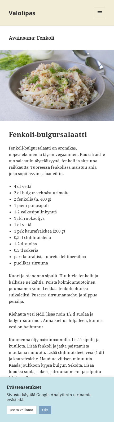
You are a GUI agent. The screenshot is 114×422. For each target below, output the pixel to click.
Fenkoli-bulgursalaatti (48, 134)
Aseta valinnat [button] (21, 409)
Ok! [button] (45, 409)
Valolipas (22, 13)
